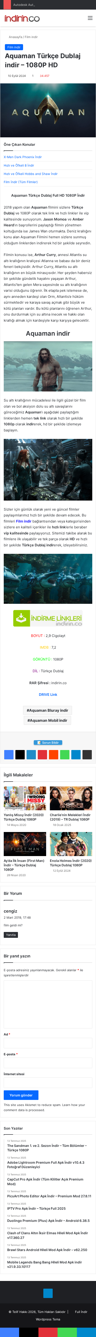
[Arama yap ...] (82, 19)
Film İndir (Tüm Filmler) (21, 182)
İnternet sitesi (14, 1074)
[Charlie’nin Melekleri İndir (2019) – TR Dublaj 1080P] (71, 798)
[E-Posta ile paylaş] (87, 754)
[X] (20, 754)
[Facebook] (9, 754)
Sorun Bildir (48, 742)
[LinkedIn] (31, 754)
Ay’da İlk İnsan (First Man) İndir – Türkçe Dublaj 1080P (24, 865)
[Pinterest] (42, 754)
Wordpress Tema (48, 1319)
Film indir (31, 37)
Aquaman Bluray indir (48, 710)
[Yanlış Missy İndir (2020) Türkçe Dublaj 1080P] (25, 798)
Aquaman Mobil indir (48, 720)
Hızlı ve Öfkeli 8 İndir (19, 165)
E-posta (11, 1054)
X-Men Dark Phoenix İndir (23, 157)
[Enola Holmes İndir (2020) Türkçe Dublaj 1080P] (71, 844)
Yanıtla (11, 935)
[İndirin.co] (22, 18)
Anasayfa (15, 37)
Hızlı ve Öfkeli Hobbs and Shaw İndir (31, 174)
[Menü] (90, 19)
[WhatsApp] (64, 754)
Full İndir (81, 1312)
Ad (7, 1034)
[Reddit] (53, 754)
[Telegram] (76, 754)
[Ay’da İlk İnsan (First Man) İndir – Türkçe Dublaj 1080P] (25, 844)
